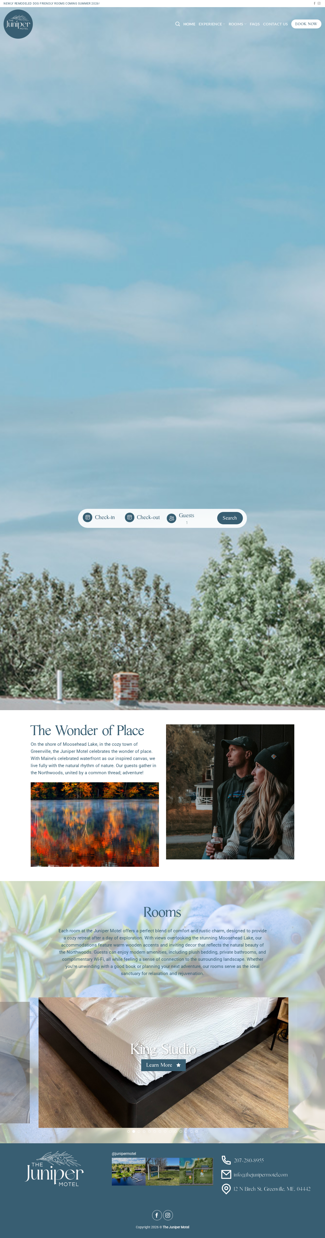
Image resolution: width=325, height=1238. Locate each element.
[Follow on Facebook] (314, 3)
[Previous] (12, 1062)
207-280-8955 (248, 1161)
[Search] (177, 24)
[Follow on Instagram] (319, 3)
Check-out (148, 518)
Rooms (236, 24)
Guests (186, 516)
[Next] (312, 1062)
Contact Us (275, 24)
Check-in (105, 518)
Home (189, 24)
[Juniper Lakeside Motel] (18, 24)
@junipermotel (124, 1153)
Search (230, 518)
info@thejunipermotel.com (260, 1175)
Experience (210, 24)
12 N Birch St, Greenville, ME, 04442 (271, 1189)
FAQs (255, 24)
